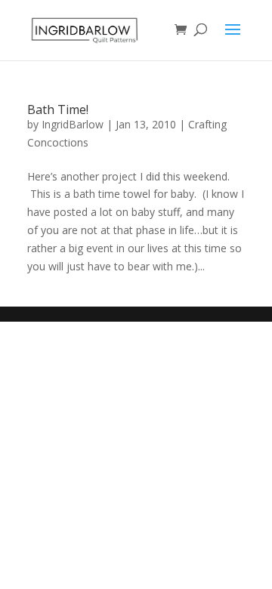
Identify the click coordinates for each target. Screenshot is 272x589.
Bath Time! (57, 109)
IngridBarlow (73, 124)
